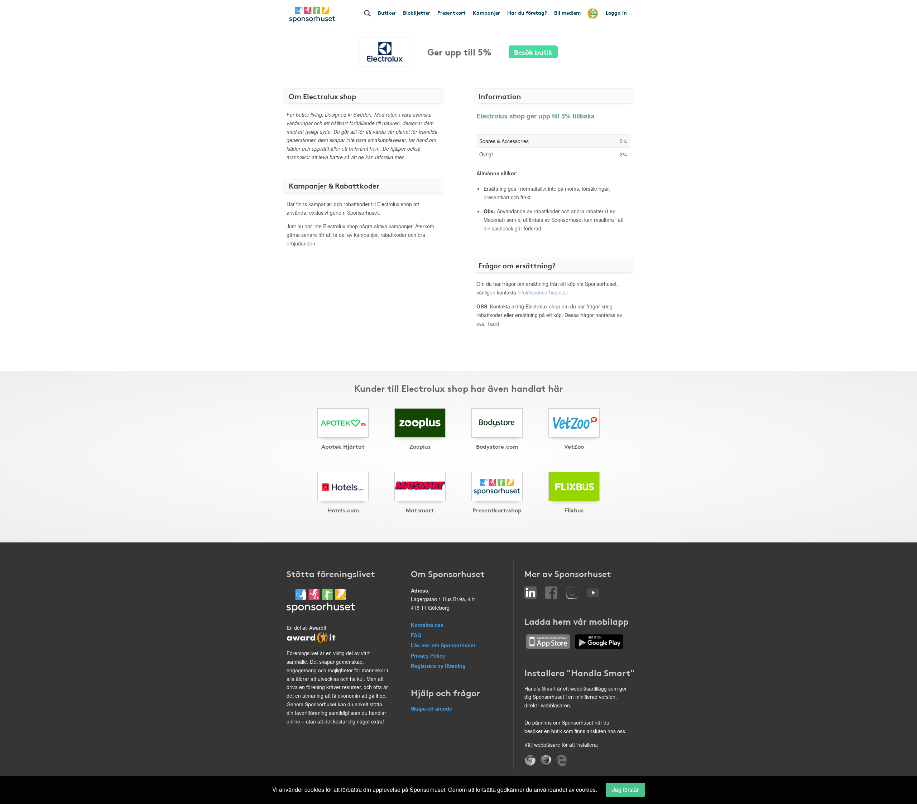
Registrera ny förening (438, 665)
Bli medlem (567, 12)
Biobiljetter (416, 12)
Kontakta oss (427, 624)
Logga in (616, 12)
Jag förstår (625, 789)
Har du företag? (527, 12)
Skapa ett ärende (431, 708)
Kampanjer (486, 12)
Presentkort (451, 12)
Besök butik (533, 52)
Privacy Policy (428, 655)
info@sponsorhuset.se (543, 292)
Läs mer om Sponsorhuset (443, 645)
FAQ (416, 635)
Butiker (387, 12)
